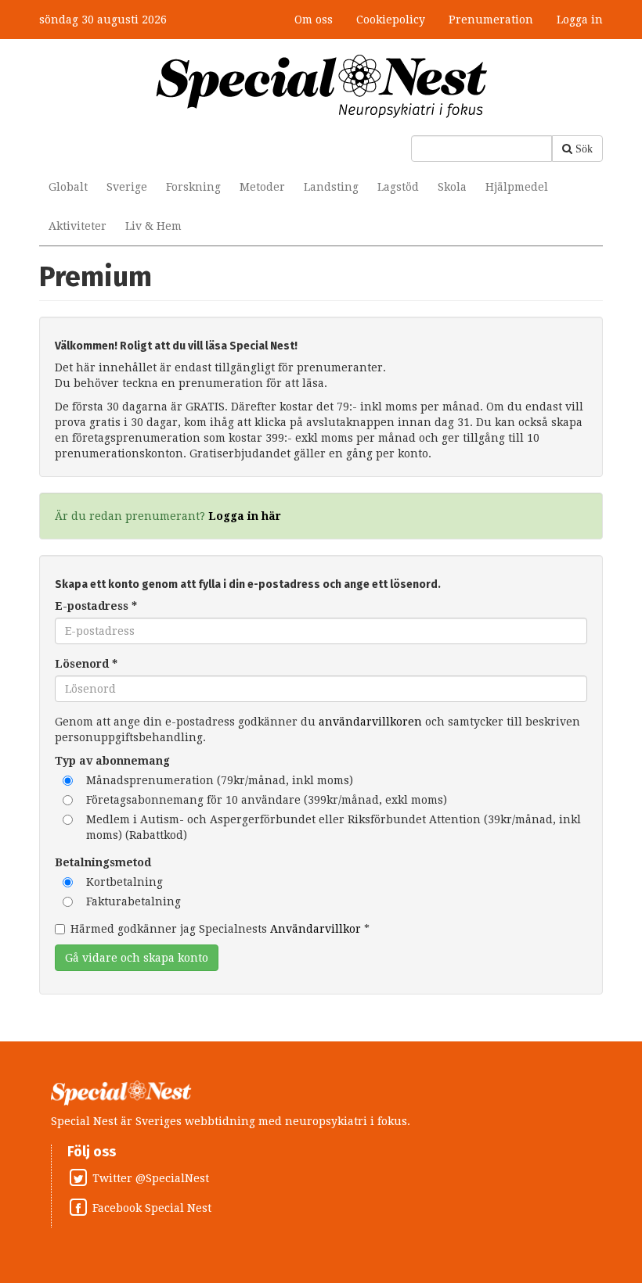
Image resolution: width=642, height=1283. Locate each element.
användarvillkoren (370, 721)
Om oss (313, 19)
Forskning (193, 187)
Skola (452, 187)
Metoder (262, 187)
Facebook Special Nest (151, 1208)
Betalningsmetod (103, 862)
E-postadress (96, 606)
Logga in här (244, 516)
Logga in (580, 19)
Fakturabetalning (133, 901)
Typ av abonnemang (112, 760)
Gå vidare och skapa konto (136, 957)
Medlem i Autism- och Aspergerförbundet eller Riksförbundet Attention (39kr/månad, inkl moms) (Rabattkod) (333, 827)
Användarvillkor (315, 929)
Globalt (68, 187)
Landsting (331, 187)
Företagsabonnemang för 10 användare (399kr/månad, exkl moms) (266, 800)
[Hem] (321, 85)
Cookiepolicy (390, 19)
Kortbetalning (124, 882)
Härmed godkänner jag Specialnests (220, 929)
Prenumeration (491, 19)
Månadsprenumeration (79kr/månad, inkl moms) (219, 780)
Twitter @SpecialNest (150, 1178)
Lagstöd (398, 187)
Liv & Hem (153, 226)
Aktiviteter (77, 226)
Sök (584, 148)
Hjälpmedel (516, 187)
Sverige (126, 187)
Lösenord (86, 664)
